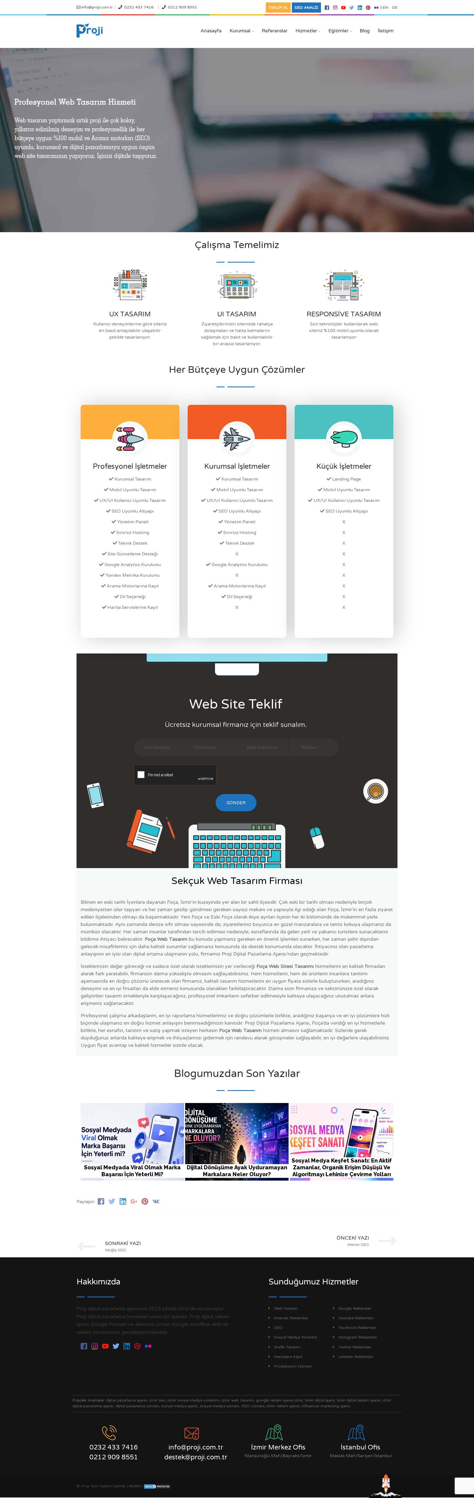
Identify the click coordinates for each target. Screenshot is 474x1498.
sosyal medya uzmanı (219, 1406)
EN (385, 7)
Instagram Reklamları (357, 1337)
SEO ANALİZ (306, 7)
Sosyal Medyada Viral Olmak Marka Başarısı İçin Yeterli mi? (132, 1171)
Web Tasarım (286, 1308)
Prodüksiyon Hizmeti (293, 1366)
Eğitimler (340, 31)
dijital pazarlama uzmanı (137, 1406)
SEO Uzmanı (252, 1406)
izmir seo (157, 1400)
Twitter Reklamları (354, 1347)
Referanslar (274, 31)
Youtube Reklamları (356, 1318)
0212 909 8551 (182, 7)
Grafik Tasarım (287, 1347)
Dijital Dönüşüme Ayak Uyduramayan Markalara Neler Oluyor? (237, 1171)
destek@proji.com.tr (195, 1457)
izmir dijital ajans (320, 1400)
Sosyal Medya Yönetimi (295, 1337)
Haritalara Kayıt (288, 1356)
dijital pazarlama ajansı (126, 1400)
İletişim (386, 31)
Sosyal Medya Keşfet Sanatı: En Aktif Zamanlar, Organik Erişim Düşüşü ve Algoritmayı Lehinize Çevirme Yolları (342, 1167)
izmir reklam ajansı (283, 1406)
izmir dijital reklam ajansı (358, 1400)
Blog (365, 31)
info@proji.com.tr (96, 7)
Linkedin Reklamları (355, 1356)
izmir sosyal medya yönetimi (193, 1400)
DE (394, 7)
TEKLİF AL (278, 7)
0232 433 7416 (139, 7)
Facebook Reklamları (357, 1327)
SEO (278, 1327)
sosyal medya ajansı (179, 1406)
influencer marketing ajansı (326, 1406)
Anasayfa (211, 31)
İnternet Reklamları (291, 1318)
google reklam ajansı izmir (279, 1400)
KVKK (134, 1486)
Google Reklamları (354, 1308)
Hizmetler (307, 31)
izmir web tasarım (238, 1400)
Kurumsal (242, 31)
